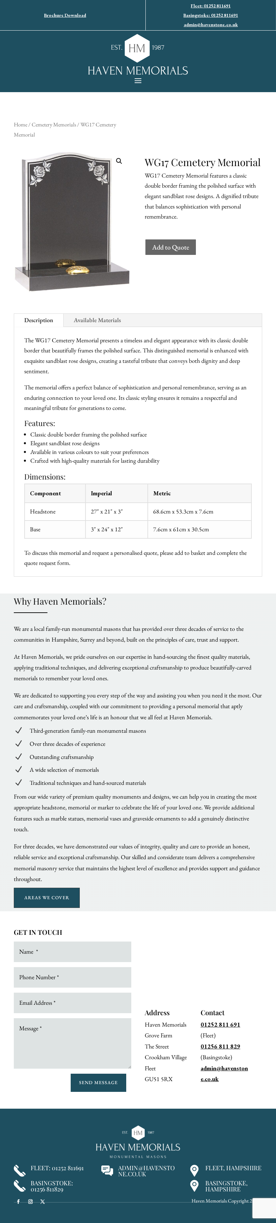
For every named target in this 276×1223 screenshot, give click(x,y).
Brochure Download (65, 15)
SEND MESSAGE (98, 1082)
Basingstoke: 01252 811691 (210, 15)
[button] (119, 161)
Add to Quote (170, 247)
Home (20, 124)
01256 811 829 (220, 1046)
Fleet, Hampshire (233, 1168)
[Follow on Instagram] (30, 1201)
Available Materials (97, 320)
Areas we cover (46, 897)
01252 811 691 (220, 1024)
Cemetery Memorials (54, 124)
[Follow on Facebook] (18, 1201)
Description (38, 320)
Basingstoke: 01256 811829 (52, 1186)
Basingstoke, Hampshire (226, 1186)
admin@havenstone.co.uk (211, 25)
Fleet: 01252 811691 (211, 6)
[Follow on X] (42, 1201)
